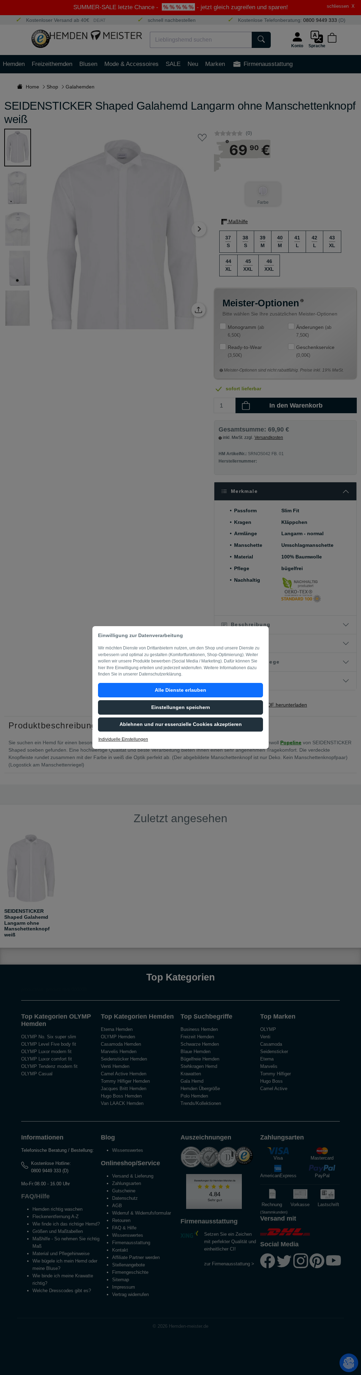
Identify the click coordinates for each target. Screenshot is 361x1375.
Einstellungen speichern (180, 707)
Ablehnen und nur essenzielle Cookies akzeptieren (181, 724)
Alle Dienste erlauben (180, 690)
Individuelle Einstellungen (123, 739)
